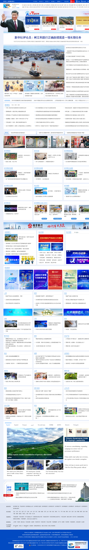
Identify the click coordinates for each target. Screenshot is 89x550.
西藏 (78, 511)
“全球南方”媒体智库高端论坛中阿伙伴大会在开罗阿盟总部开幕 (69, 486)
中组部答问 (69, 53)
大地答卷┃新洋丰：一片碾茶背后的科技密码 (17, 363)
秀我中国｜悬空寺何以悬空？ (73, 346)
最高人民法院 (45, 525)
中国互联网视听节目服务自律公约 (53, 545)
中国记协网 (63, 516)
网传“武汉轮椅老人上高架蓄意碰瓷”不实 (51, 342)
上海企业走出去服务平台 (32, 518)
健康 (72, 5)
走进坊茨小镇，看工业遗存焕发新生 (75, 381)
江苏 (34, 511)
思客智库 (48, 5)
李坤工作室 (44, 218)
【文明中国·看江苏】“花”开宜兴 (43, 346)
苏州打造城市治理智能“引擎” (21, 246)
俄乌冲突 (47, 262)
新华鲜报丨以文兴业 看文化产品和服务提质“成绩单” (18, 243)
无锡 (30, 513)
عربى (32, 425)
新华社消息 (42, 260)
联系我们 (29, 537)
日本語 (51, 425)
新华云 (55, 537)
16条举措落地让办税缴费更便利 (43, 339)
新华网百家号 (84, 506)
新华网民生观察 (8, 185)
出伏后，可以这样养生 (71, 329)
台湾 (45, 5)
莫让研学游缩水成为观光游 (18, 132)
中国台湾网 (48, 522)
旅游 (59, 7)
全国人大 (21, 525)
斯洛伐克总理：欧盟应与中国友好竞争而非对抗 (77, 108)
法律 (86, 5)
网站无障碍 (66, 1)
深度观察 (7, 232)
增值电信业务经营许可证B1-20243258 (37, 540)
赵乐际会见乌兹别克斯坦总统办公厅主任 (76, 47)
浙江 (36, 511)
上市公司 (85, 7)
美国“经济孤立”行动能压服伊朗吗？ (20, 254)
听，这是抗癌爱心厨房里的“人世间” (35, 146)
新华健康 (66, 185)
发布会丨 (68, 60)
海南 (64, 511)
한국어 (59, 425)
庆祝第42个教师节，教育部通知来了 (45, 296)
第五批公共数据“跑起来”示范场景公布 (75, 299)
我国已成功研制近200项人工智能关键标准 (76, 61)
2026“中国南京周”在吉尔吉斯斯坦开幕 (30, 100)
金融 (23, 7)
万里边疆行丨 (9, 122)
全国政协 (31, 525)
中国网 (18, 522)
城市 (57, 7)
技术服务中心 (51, 537)
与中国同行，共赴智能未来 (42, 179)
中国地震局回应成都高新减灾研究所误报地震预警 (48, 111)
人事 (33, 5)
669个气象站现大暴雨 (74, 77)
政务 (84, 5)
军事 (75, 5)
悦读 (72, 7)
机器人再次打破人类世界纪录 (13, 381)
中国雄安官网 (46, 516)
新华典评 (49, 260)
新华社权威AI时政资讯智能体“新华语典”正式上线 (59, 493)
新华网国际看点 (68, 151)
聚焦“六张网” (50, 252)
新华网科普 (7, 203)
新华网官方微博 (37, 506)
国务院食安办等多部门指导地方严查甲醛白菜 (17, 360)
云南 (75, 511)
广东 (59, 511)
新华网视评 (7, 151)
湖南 (56, 511)
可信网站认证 (64, 545)
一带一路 (78, 7)
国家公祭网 (69, 516)
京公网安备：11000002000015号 (38, 545)
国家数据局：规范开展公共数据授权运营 (16, 111)
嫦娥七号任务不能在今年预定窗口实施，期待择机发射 (70, 214)
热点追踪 (36, 185)
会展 (63, 7)
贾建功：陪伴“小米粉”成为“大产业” (19, 118)
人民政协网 (78, 522)
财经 (38, 5)
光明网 (62, 522)
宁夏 (14, 513)
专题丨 (67, 77)
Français (24, 425)
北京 (14, 511)
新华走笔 (54, 260)
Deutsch (67, 425)
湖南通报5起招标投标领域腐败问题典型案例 (46, 115)
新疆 (17, 513)
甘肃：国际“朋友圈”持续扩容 (20, 122)
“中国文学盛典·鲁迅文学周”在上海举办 (45, 122)
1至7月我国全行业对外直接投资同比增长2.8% (77, 65)
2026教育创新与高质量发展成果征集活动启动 (47, 299)
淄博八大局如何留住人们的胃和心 (23, 126)
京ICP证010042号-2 (50, 543)
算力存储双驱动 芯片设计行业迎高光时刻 (46, 108)
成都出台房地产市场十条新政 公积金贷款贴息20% (48, 381)
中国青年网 (37, 522)
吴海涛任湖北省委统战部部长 (13, 299)
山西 (23, 511)
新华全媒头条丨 (22, 237)
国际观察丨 (8, 254)
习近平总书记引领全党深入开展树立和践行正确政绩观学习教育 (29, 41)
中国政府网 (15, 516)
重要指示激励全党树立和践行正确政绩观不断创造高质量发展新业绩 (62, 41)
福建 (42, 511)
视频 (79, 5)
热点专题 (41, 232)
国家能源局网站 (80, 516)
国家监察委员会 (37, 525)
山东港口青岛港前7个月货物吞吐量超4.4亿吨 (19, 78)
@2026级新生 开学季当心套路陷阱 (44, 196)
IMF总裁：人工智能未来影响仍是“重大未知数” (76, 111)
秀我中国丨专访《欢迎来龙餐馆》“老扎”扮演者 (17, 248)
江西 (45, 511)
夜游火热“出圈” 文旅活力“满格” (44, 391)
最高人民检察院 (51, 525)
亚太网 (81, 7)
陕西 (81, 511)
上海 (31, 511)
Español (16, 425)
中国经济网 (43, 522)
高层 (28, 5)
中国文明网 (21, 516)
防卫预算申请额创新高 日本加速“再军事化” (76, 161)
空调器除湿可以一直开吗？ (12, 214)
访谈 (77, 5)
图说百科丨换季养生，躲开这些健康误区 (16, 251)
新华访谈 (36, 151)
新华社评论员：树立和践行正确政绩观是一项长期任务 (48, 37)
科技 (58, 5)
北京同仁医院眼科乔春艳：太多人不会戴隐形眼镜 (48, 363)
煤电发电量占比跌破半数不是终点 (14, 391)
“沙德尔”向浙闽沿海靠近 (74, 79)
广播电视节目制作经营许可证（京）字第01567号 (56, 540)
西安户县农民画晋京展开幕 (11, 146)
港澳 (42, 5)
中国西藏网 (54, 522)
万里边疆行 (42, 257)
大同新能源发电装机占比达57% (13, 394)
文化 (67, 5)
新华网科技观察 (38, 168)
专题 (81, 41)
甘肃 (84, 511)
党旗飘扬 (42, 255)
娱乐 (68, 7)
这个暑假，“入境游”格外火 (54, 191)
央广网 (59, 522)
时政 (31, 5)
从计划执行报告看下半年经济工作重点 (75, 56)
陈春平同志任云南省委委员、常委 (14, 296)
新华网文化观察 (68, 168)
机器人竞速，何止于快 (11, 161)
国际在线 (23, 522)
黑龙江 (24, 513)
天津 (17, 511)
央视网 (32, 522)
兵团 (27, 513)
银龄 (50, 7)
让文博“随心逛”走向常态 (11, 196)
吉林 (28, 511)
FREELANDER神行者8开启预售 (44, 329)
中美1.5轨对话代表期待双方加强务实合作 (16, 108)
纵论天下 (42, 262)
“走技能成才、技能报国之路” (83, 26)
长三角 (33, 513)
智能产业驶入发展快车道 (72, 296)
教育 (56, 5)
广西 (61, 511)
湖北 (53, 511)
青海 (86, 511)
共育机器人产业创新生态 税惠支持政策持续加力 (17, 115)
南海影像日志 (49, 257)
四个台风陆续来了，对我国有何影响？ (45, 161)
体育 (65, 5)
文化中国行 (48, 255)
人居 (35, 370)
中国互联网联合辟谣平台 (55, 516)
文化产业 (66, 336)
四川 (70, 511)
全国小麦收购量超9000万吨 (12, 356)
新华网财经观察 (8, 168)
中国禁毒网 (23, 518)
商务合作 (46, 537)
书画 (70, 5)
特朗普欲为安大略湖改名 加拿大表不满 (74, 115)
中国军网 (67, 522)
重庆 (67, 511)
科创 (60, 5)
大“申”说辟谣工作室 (57, 218)
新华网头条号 (78, 506)
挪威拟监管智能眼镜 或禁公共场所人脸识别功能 (77, 122)
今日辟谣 (38, 342)
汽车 (25, 7)
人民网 (14, 522)
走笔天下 (60, 260)
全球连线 (52, 5)
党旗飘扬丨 (8, 118)
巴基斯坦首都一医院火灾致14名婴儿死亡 (75, 118)
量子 (63, 5)
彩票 (66, 7)
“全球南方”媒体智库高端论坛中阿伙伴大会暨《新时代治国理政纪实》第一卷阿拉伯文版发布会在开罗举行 (36, 486)
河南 (50, 511)
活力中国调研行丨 (10, 126)
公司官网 (14, 6)
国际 (35, 5)
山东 (48, 511)
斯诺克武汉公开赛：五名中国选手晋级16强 (76, 416)
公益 (75, 7)
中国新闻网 (72, 522)
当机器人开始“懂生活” (53, 173)
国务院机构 (26, 525)
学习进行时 (24, 5)
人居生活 (31, 7)
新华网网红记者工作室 (40, 203)
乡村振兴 (47, 7)
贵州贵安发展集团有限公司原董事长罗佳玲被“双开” (48, 118)
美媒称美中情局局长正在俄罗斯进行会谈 (76, 91)
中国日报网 (27, 522)
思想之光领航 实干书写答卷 (49, 26)
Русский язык (41, 425)
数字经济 (38, 7)
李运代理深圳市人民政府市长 (13, 303)
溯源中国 (53, 7)
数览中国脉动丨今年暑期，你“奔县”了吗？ (76, 360)
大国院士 (59, 255)
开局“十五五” (43, 252)
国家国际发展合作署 (37, 516)
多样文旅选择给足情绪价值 (42, 398)
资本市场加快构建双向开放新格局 (74, 391)
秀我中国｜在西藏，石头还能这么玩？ (75, 342)
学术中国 (43, 7)
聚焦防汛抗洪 (57, 257)
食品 (28, 7)
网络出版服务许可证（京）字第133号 (38, 543)
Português (76, 425)
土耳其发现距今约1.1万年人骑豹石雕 (51, 100)
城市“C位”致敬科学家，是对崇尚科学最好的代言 (51, 132)
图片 (82, 5)
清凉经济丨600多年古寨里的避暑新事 (75, 363)
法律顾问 (42, 537)
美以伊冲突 (53, 262)
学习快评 (37, 29)
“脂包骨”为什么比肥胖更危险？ (73, 196)
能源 (61, 7)
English (8, 425)
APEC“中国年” (57, 252)
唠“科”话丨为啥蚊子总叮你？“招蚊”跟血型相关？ (47, 126)
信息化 (34, 7)
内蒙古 (20, 513)
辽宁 (25, 511)
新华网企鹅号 (16, 508)
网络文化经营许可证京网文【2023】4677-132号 (18, 543)
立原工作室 (74, 218)
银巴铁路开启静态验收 (54, 146)
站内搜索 (84, 1)
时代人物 (54, 255)
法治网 (82, 522)
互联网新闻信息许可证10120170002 (20, 540)
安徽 (39, 511)
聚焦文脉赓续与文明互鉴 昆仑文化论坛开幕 (26, 497)
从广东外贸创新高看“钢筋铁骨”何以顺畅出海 (16, 179)
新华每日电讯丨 (10, 246)
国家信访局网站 (16, 518)
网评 (40, 5)
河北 (20, 511)
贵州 (73, 511)
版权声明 (38, 537)
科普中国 (74, 516)
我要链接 (33, 537)
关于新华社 (35, 1)
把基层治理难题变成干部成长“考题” (75, 132)
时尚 (70, 7)
